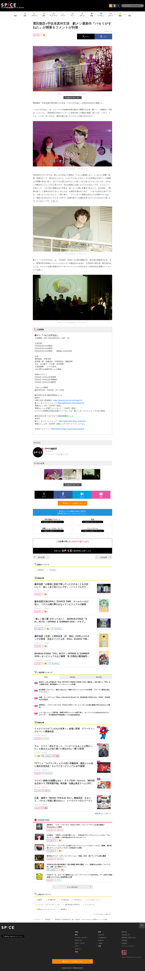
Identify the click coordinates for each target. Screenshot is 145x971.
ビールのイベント (93, 900)
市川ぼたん (78, 900)
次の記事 (103, 557)
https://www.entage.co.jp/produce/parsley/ (67, 428)
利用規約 (124, 943)
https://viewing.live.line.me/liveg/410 (67, 400)
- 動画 (99, 932)
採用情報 (124, 940)
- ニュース (101, 935)
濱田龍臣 (40, 570)
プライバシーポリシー (128, 946)
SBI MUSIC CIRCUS (72, 904)
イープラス (37, 919)
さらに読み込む (72, 887)
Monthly (99, 677)
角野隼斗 (64, 909)
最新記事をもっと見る (102, 813)
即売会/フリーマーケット (46, 909)
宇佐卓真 (52, 570)
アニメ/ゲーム (90, 904)
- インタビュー (102, 937)
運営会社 (124, 932)
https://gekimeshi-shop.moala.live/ (71, 403)
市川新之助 (65, 900)
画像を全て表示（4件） (73, 97)
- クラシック (78, 940)
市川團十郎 (52, 900)
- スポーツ (77, 949)
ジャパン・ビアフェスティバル (48, 904)
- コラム (100, 943)
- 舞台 (76, 935)
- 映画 (76, 952)
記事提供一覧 (126, 935)
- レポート (101, 940)
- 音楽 (76, 932)
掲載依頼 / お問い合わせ (129, 937)
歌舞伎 (39, 900)
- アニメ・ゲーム (79, 943)
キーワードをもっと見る (101, 914)
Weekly (72, 677)
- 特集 (99, 946)
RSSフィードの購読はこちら (73, 503)
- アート (76, 946)
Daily (46, 677)
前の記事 (41, 557)
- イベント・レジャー (80, 937)
